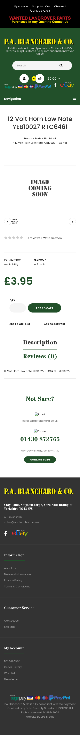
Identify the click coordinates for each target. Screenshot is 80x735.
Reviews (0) (40, 356)
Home (28, 138)
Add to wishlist (19, 324)
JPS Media (48, 717)
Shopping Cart (41, 6)
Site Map (10, 627)
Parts (38, 138)
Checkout (60, 6)
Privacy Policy (13, 580)
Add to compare (54, 324)
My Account (21, 6)
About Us (10, 568)
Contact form (40, 459)
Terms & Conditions (17, 586)
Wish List (9, 673)
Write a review (52, 238)
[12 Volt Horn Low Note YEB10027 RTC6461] (40, 188)
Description (40, 342)
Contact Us (11, 621)
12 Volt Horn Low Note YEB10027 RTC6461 (41, 143)
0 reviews (33, 238)
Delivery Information (17, 574)
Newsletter (11, 679)
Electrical (50, 138)
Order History (13, 667)
